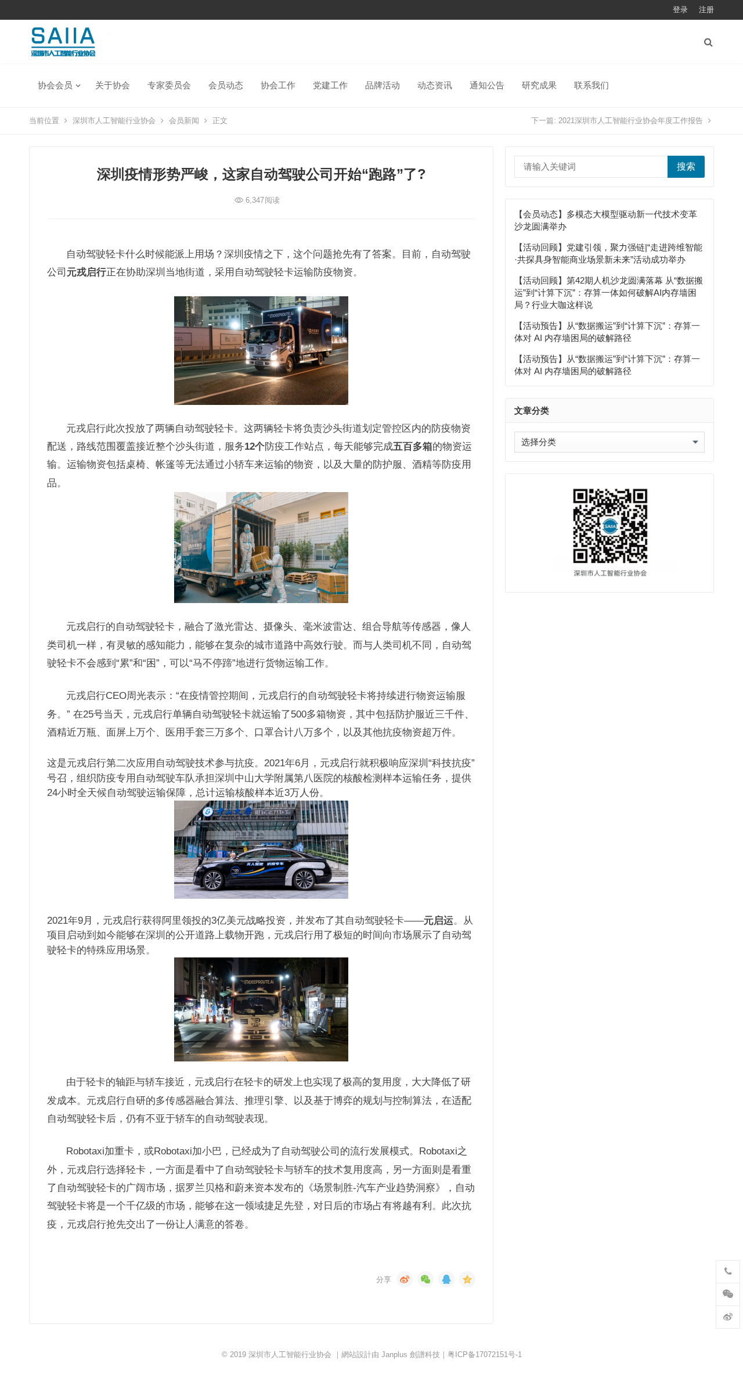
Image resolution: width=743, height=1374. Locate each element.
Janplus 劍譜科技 (410, 1354)
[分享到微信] (425, 1279)
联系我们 (591, 85)
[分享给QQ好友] (446, 1279)
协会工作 (278, 85)
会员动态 (225, 85)
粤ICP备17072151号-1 (485, 1354)
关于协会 (112, 85)
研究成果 (539, 85)
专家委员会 (169, 85)
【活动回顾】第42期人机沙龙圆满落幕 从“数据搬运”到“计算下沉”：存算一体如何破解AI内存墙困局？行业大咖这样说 (608, 292)
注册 (706, 9)
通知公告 (487, 85)
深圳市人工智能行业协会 (114, 120)
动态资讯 (434, 85)
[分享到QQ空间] (467, 1279)
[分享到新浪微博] (404, 1279)
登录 (680, 9)
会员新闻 (184, 120)
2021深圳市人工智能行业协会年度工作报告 (630, 120)
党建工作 (330, 85)
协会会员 (55, 85)
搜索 (686, 166)
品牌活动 (382, 85)
